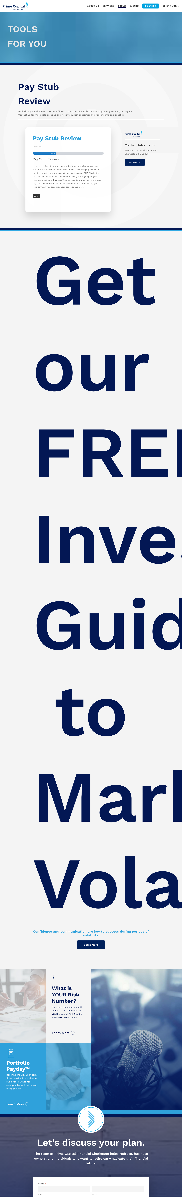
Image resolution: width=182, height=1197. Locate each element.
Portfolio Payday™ (18, 1066)
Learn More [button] (61, 1033)
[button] (135, 162)
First (40, 1194)
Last (94, 1194)
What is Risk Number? (65, 994)
